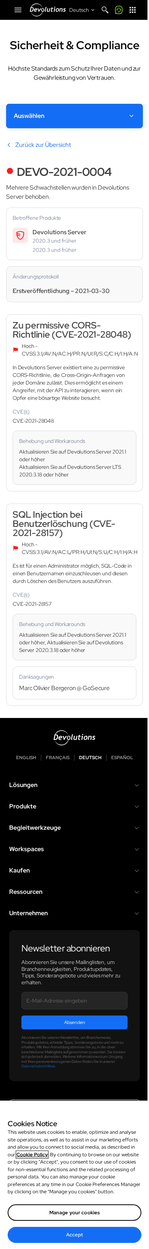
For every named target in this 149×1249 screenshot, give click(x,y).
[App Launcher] (132, 10)
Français (58, 758)
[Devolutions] (48, 10)
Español (122, 758)
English (26, 758)
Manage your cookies (74, 1212)
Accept (74, 1234)
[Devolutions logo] (74, 737)
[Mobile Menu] (18, 10)
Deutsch (90, 758)
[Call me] (119, 10)
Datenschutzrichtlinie (38, 1066)
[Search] (105, 10)
